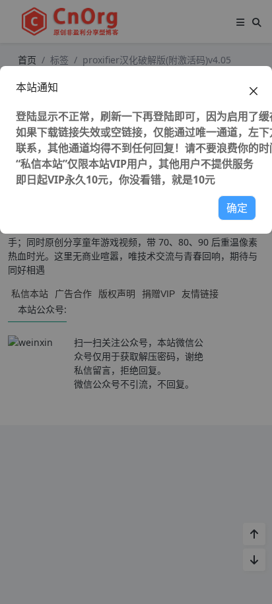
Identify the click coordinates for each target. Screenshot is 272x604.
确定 (237, 208)
